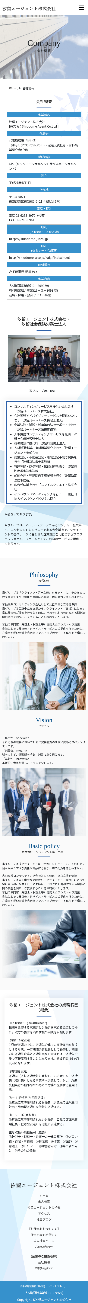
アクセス (44, 1213)
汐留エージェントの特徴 (44, 1207)
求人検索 (44, 1201)
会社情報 (44, 1262)
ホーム (13, 88)
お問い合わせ (44, 1247)
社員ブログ (44, 1219)
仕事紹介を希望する (44, 1235)
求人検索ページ (44, 1241)
